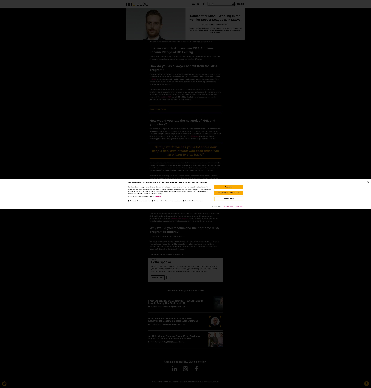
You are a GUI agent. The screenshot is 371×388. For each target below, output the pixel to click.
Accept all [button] (228, 187)
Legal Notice (239, 206)
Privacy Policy (228, 206)
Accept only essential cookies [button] (229, 193)
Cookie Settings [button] (228, 199)
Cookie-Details (216, 206)
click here (158, 196)
